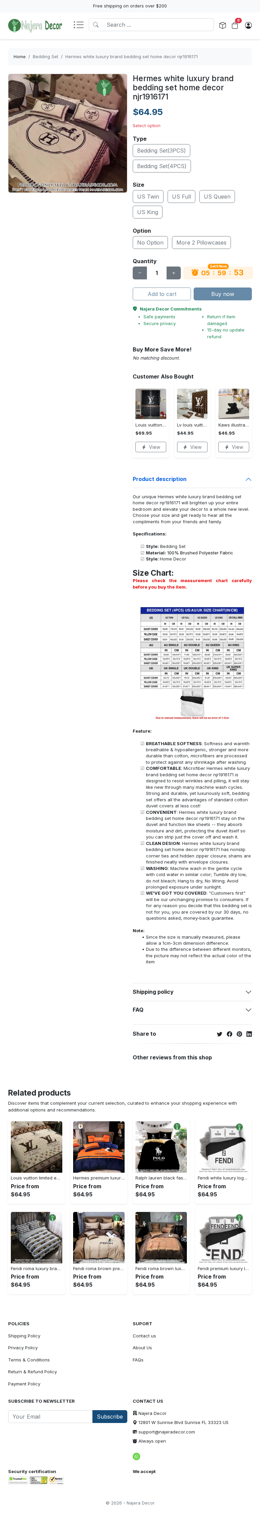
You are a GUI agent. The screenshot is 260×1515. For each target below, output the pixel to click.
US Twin (148, 196)
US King (147, 212)
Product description (160, 479)
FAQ (138, 1009)
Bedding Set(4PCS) (162, 166)
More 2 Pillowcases (201, 242)
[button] (81, 25)
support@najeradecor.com (166, 1431)
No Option (150, 242)
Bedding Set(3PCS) (161, 150)
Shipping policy (153, 991)
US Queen (217, 196)
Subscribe (110, 1416)
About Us (142, 1347)
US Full (181, 196)
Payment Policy (24, 1383)
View (154, 447)
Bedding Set (45, 56)
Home (20, 56)
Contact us (144, 1335)
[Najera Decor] (35, 25)
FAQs (138, 1359)
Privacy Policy (23, 1347)
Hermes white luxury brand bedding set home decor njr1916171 (131, 56)
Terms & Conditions (29, 1359)
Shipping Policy (24, 1335)
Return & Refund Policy (32, 1371)
